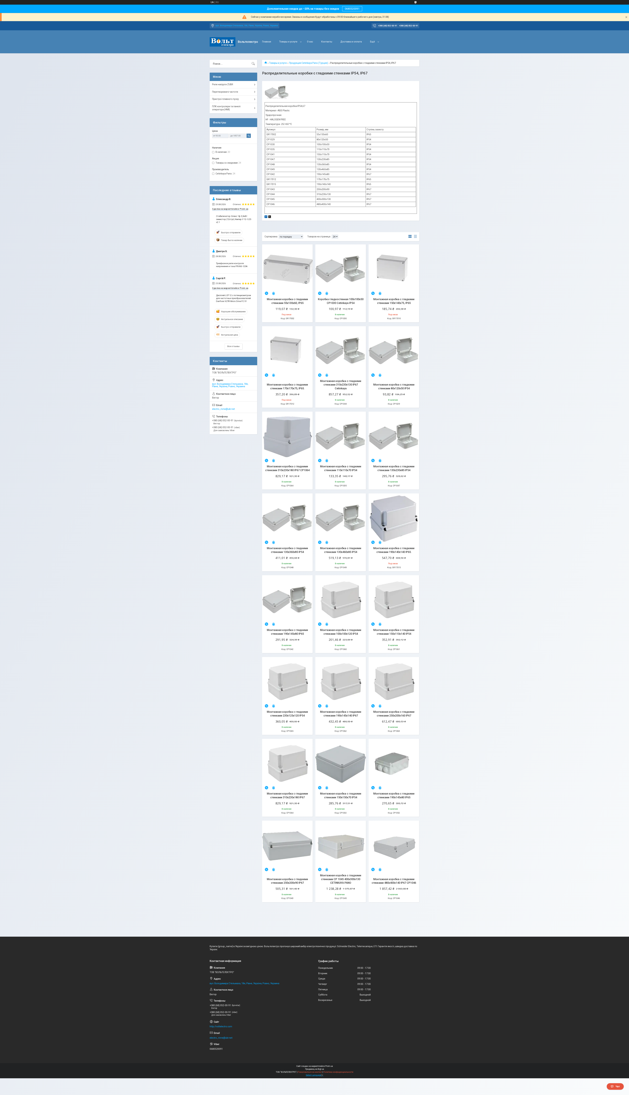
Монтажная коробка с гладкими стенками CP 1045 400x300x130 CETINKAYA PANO (340, 879)
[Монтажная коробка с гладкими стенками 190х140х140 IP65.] (394, 518)
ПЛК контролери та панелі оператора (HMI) (226, 108)
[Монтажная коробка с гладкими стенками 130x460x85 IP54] (340, 518)
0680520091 (352, 8)
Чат (618, 1086)
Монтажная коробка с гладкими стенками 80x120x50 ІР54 (393, 386)
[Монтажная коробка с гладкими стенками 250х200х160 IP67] (394, 682)
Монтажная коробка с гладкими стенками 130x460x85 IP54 (340, 550)
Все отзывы (233, 346)
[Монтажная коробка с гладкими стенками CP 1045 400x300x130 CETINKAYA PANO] (340, 846)
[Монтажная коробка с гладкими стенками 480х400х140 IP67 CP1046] (394, 846)
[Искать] (253, 64)
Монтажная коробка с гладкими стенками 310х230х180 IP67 (287, 795)
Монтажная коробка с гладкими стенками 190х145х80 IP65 (287, 631)
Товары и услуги (288, 41)
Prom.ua (329, 1066)
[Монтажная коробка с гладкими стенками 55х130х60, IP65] (287, 269)
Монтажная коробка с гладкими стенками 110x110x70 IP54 (340, 468)
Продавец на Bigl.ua (314, 1069)
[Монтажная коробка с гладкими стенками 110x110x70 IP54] (340, 437)
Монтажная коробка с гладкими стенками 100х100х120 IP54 (340, 631)
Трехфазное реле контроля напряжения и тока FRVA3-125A (232, 265)
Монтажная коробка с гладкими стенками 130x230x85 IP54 (393, 468)
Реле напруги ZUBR (222, 84)
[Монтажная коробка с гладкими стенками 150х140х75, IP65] (394, 269)
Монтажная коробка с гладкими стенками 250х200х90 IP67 (287, 881)
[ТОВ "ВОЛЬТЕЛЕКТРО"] (222, 42)
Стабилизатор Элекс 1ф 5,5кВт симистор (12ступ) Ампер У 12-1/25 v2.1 (233, 219)
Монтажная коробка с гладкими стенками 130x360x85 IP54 (287, 550)
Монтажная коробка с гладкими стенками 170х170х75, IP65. (287, 386)
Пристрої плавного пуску (225, 99)
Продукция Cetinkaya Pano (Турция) (308, 63)
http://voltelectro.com (221, 1026)
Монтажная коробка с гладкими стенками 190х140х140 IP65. (393, 550)
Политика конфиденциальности (338, 1072)
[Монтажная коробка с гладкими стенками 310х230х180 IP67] (287, 764)
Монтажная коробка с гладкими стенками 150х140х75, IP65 (393, 301)
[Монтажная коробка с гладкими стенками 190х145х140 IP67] (340, 682)
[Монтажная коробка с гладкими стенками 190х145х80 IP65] (287, 600)
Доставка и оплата (351, 41)
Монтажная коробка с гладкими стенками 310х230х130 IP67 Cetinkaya (340, 384)
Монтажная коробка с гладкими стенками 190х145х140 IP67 (340, 713)
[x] (269, 217)
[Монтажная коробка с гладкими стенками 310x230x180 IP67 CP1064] (287, 437)
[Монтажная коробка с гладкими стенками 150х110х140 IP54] (394, 600)
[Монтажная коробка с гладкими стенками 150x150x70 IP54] (340, 764)
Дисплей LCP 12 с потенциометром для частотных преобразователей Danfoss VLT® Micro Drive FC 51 (233, 298)
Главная (266, 41)
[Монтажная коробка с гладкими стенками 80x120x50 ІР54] (394, 351)
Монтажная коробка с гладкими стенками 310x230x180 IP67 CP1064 (287, 468)
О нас (310, 41)
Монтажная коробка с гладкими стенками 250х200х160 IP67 (393, 713)
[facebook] (266, 217)
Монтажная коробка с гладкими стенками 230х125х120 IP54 (287, 713)
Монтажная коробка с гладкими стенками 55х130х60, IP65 (287, 301)
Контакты (326, 41)
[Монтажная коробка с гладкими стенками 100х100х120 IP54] (340, 600)
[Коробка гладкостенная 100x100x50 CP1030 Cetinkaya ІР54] (340, 269)
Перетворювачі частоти (225, 91)
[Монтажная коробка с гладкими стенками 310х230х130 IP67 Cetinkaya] (340, 351)
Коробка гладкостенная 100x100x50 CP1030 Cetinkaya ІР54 (340, 301)
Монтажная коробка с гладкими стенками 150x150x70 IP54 (340, 795)
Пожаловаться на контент (310, 1072)
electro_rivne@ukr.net (223, 409)
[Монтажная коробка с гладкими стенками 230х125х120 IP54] (287, 682)
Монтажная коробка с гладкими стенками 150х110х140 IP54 (393, 631)
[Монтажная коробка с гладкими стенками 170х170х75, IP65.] (287, 351)
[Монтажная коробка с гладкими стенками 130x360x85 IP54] (287, 518)
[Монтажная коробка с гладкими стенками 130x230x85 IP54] (394, 437)
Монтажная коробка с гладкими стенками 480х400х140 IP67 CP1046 (394, 881)
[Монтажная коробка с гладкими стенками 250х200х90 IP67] (287, 846)
